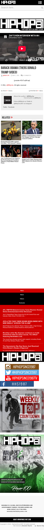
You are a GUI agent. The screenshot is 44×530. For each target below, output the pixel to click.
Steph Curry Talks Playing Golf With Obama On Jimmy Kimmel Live (32, 161)
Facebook (11, 107)
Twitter (5, 107)
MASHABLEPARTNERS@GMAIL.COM (17, 511)
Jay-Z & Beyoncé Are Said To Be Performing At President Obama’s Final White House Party (10, 161)
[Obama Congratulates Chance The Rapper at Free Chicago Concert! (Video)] (32, 127)
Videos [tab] (22, 298)
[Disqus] (22, 199)
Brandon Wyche (27, 526)
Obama (10, 90)
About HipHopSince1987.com (22, 519)
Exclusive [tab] (22, 303)
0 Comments (27, 75)
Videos (41, 90)
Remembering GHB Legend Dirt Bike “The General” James (11, 142)
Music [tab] (22, 294)
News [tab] (22, 290)
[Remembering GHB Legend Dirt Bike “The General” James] (11, 130)
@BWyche (6, 75)
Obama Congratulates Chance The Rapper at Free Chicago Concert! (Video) (31, 137)
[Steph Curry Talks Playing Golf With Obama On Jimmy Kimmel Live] (32, 151)
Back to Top (40, 526)
